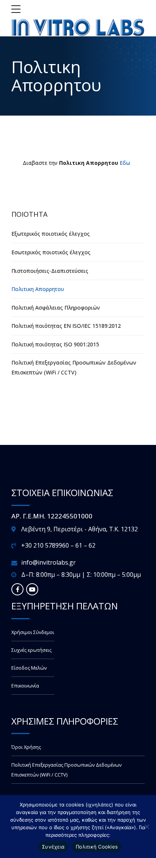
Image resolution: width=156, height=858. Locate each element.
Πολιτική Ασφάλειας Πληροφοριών (55, 307)
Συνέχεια (53, 847)
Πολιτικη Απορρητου (37, 289)
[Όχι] (146, 826)
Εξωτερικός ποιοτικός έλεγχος (50, 233)
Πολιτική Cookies (97, 847)
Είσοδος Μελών (29, 668)
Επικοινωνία (25, 686)
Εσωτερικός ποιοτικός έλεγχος (50, 252)
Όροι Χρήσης (26, 747)
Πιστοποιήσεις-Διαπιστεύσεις (49, 270)
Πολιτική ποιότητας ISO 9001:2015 (55, 344)
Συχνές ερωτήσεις (31, 650)
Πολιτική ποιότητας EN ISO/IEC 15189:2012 (66, 325)
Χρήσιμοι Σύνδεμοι (32, 632)
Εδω (125, 162)
